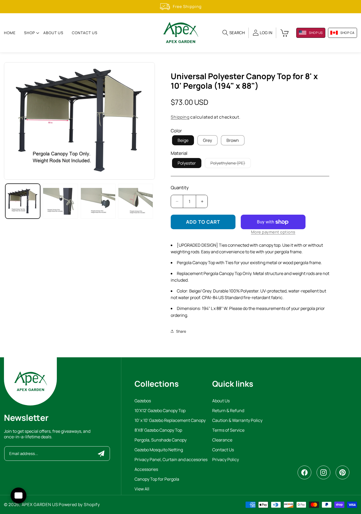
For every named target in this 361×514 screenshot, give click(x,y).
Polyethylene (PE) (230, 164)
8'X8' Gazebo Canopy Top (158, 430)
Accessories (146, 469)
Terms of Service (228, 430)
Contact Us (223, 450)
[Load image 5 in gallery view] (135, 201)
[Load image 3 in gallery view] (60, 201)
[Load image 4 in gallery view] (98, 201)
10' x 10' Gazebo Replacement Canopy (170, 420)
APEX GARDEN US (40, 504)
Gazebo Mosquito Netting (159, 450)
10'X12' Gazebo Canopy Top (160, 410)
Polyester (187, 163)
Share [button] (181, 331)
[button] (29, 32)
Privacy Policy (225, 459)
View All (142, 489)
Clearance (222, 440)
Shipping (180, 117)
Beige (183, 140)
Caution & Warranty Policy (237, 420)
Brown (232, 140)
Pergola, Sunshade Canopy (161, 440)
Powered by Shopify (79, 504)
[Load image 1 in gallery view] (22, 201)
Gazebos (143, 401)
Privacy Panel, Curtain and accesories (171, 459)
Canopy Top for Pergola (157, 479)
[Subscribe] (101, 453)
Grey (207, 140)
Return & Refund (228, 410)
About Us (221, 401)
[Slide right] (145, 121)
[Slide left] (13, 121)
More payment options (273, 232)
